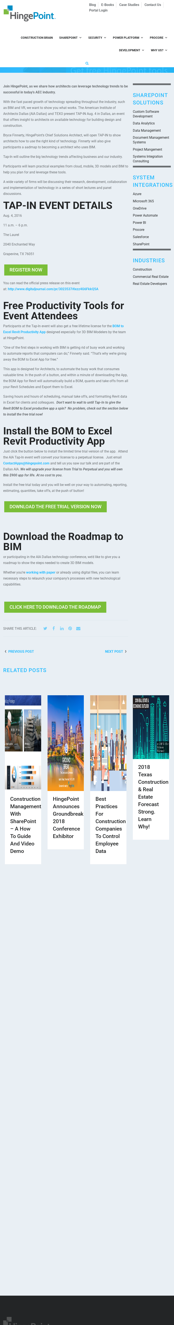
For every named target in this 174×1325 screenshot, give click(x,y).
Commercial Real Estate (150, 277)
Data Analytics (144, 123)
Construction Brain (37, 37)
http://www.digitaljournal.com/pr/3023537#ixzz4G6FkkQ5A (53, 289)
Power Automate (145, 215)
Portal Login (98, 10)
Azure (137, 194)
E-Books (107, 5)
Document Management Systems (151, 140)
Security (95, 37)
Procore (156, 37)
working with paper (40, 572)
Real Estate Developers (150, 284)
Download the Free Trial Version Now (55, 506)
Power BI (139, 223)
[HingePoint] (20, 13)
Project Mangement (147, 149)
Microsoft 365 (143, 201)
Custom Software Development (146, 114)
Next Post (114, 652)
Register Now (26, 270)
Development (129, 50)
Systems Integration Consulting (148, 158)
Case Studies (129, 5)
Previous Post (21, 652)
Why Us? (157, 50)
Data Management (147, 131)
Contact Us (153, 5)
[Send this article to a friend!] (78, 628)
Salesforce (141, 237)
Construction (142, 269)
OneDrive (139, 208)
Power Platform (126, 37)
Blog (92, 5)
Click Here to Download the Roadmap (55, 607)
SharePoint (68, 37)
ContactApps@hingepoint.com (26, 463)
